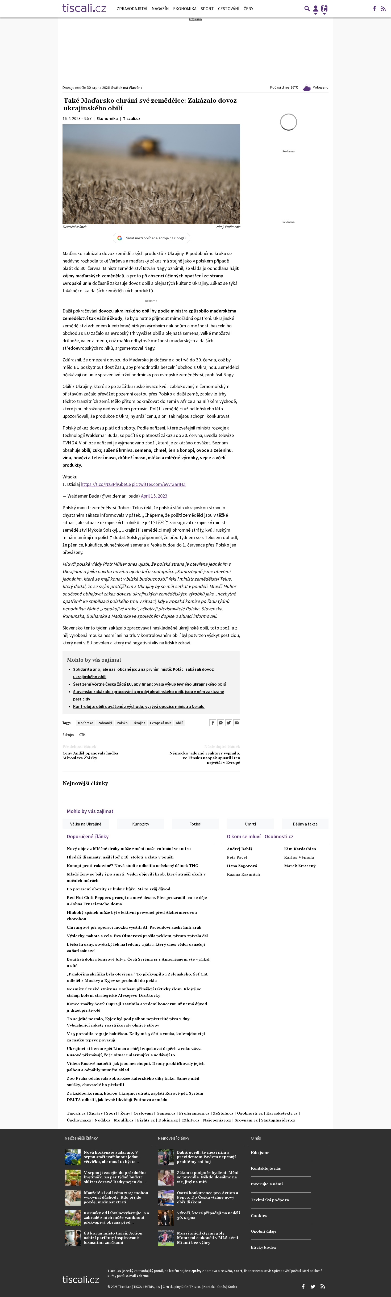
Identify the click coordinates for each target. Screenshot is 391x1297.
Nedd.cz (102, 1120)
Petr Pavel (237, 857)
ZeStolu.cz (223, 1113)
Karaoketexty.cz (282, 1113)
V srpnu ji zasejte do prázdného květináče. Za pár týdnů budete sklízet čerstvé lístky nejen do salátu (115, 1179)
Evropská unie (160, 723)
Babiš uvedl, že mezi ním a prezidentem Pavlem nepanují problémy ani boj (206, 1157)
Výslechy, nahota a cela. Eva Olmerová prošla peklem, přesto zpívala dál (137, 936)
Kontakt (209, 1287)
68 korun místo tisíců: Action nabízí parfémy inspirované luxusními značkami (113, 1238)
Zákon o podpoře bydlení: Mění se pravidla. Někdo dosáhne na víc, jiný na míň (208, 1177)
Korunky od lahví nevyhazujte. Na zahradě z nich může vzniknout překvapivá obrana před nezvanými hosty (116, 1220)
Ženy (248, 8)
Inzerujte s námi (267, 1184)
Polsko (122, 723)
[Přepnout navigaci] (315, 8)
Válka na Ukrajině (85, 824)
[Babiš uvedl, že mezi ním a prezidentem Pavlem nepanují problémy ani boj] (166, 1157)
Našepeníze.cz (217, 1120)
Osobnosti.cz (250, 1113)
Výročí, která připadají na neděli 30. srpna (208, 1215)
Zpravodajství (132, 8)
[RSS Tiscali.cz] (383, 8)
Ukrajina (138, 723)
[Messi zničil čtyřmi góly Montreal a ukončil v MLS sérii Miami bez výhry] (166, 1238)
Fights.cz (146, 1120)
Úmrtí (250, 824)
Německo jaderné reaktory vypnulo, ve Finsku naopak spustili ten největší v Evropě (204, 758)
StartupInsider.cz (278, 1120)
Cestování (228, 8)
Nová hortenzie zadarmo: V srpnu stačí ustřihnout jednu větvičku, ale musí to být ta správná (111, 1159)
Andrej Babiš (239, 849)
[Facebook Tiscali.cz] (374, 8)
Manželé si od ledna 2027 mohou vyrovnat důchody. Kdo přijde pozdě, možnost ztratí (116, 1198)
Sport (207, 8)
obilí (179, 723)
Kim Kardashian (300, 849)
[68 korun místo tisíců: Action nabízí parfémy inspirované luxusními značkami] (73, 1238)
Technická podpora (270, 1200)
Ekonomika (185, 8)
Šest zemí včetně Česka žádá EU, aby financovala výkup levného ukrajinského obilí (149, 684)
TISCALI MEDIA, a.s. (147, 1287)
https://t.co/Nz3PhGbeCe (106, 484)
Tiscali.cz (76, 1113)
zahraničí (105, 723)
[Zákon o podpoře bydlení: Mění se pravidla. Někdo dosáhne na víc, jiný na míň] (166, 1178)
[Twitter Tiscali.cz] (313, 1287)
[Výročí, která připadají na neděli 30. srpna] (166, 1218)
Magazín (160, 8)
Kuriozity (140, 824)
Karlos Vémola (299, 857)
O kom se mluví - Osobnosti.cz (260, 836)
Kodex (232, 1287)
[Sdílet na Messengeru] (220, 722)
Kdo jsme (260, 1152)
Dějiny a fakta (305, 824)
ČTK (82, 734)
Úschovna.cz (79, 1120)
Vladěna (136, 87)
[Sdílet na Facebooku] (212, 722)
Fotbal (195, 824)
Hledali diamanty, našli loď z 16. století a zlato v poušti (120, 857)
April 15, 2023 (154, 496)
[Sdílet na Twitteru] (228, 722)
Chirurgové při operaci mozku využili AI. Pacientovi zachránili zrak (134, 927)
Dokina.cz (168, 1120)
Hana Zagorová (242, 866)
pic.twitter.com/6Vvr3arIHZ (159, 484)
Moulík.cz (124, 1120)
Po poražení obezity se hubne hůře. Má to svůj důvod (118, 889)
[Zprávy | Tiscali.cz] (84, 8)
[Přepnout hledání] (307, 8)
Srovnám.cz (246, 1120)
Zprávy (96, 1113)
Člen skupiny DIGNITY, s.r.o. (182, 1287)
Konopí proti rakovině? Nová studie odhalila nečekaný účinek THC (132, 866)
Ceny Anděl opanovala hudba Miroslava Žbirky (90, 755)
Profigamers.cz (194, 1113)
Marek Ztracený (299, 866)
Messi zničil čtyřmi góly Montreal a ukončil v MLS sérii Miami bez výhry (207, 1238)
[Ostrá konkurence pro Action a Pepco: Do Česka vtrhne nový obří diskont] (166, 1198)
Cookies (259, 1215)
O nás (221, 1287)
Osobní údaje (264, 1231)
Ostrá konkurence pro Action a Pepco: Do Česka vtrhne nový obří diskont (207, 1198)
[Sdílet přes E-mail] (236, 722)
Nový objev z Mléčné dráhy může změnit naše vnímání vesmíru (129, 848)
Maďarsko (85, 723)
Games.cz (166, 1113)
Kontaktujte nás (266, 1168)
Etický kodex (263, 1247)
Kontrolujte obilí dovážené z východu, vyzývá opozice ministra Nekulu (139, 706)
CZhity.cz (190, 1120)
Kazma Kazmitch (243, 874)
